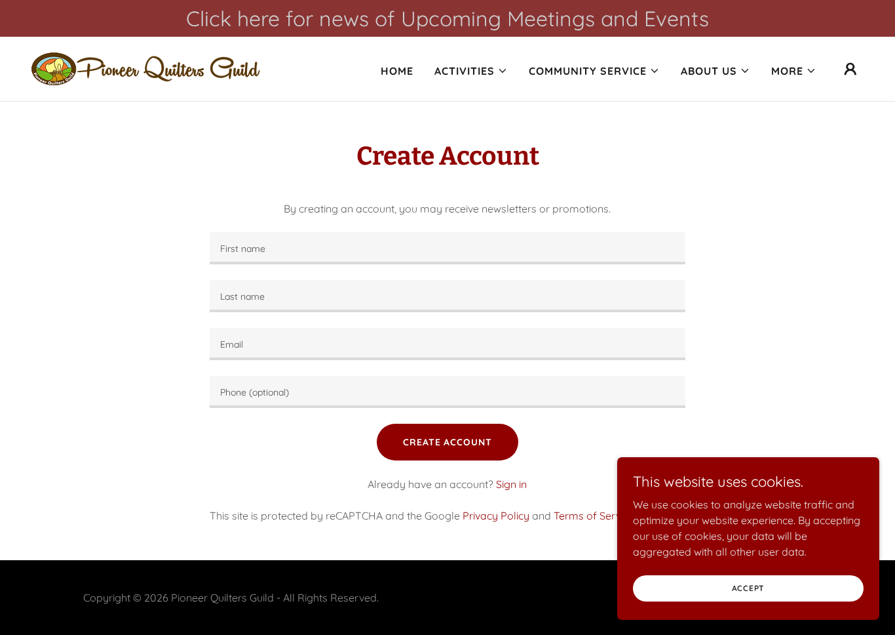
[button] (471, 71)
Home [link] (397, 70)
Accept (748, 588)
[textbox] (447, 248)
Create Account (447, 442)
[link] (145, 67)
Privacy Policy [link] (496, 515)
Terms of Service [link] (594, 515)
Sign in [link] (511, 484)
